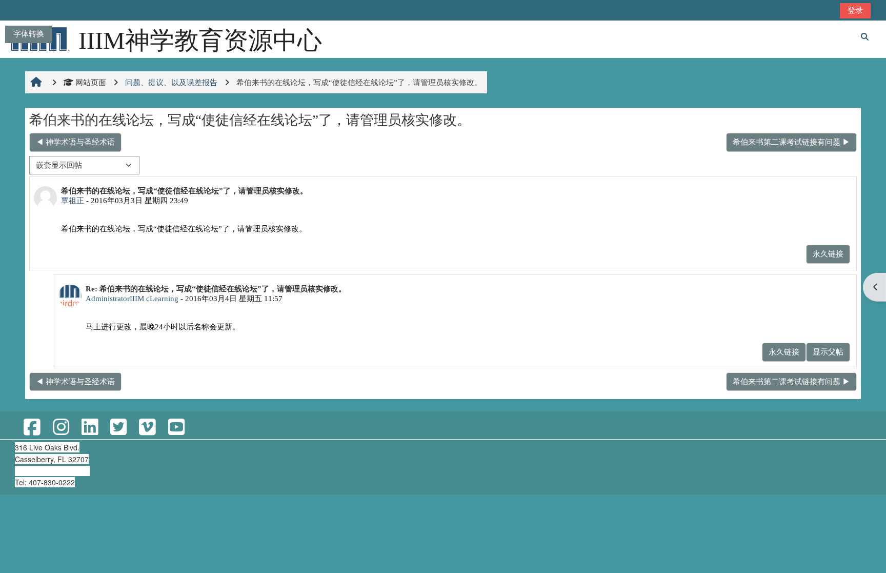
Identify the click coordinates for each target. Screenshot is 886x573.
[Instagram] (61, 427)
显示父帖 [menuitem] (828, 351)
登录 (855, 10)
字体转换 (28, 33)
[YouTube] (176, 427)
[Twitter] (118, 427)
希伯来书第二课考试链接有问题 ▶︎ (791, 141)
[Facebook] (31, 427)
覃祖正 (72, 200)
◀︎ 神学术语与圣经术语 (75, 141)
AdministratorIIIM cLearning (132, 298)
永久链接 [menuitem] (828, 253)
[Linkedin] (89, 427)
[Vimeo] (147, 427)
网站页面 (90, 82)
